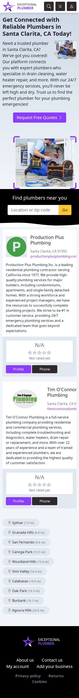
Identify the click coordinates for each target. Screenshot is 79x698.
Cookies (39, 681)
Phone (45, 369)
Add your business (55, 666)
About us (25, 660)
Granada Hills (28, 532)
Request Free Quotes (37, 117)
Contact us (52, 660)
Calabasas (26, 581)
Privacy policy (28, 675)
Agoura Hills (27, 610)
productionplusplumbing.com (54, 256)
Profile (18, 369)
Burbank (25, 600)
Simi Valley (26, 571)
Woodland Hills (30, 561)
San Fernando (28, 542)
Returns (56, 675)
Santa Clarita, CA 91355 (48, 251)
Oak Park (25, 590)
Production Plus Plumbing (47, 240)
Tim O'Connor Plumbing (62, 392)
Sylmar (22, 522)
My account (17, 666)
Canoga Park (28, 552)
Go (65, 210)
